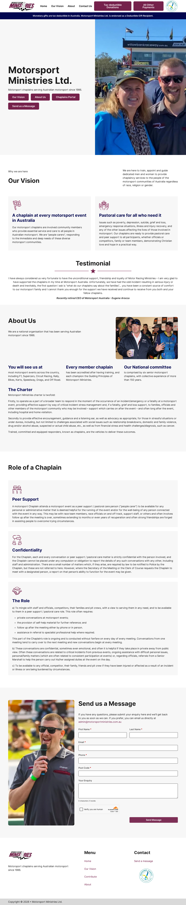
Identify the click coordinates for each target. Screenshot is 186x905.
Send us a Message (23, 106)
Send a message (143, 861)
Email (82, 742)
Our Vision (57, 6)
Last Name (135, 729)
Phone (82, 755)
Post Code (84, 767)
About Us (40, 97)
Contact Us (85, 6)
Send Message (153, 820)
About (71, 6)
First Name (84, 729)
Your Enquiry (85, 780)
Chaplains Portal (65, 97)
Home (43, 6)
